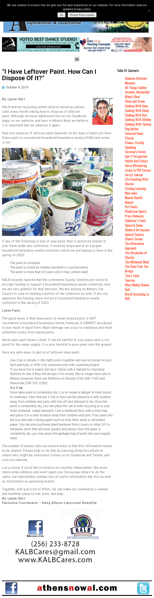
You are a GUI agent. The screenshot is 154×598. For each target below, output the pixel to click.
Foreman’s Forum (135, 151)
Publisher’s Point (135, 220)
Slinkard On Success (137, 229)
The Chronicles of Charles (136, 255)
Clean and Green (135, 101)
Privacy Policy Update (82, 15)
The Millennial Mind (137, 262)
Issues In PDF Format (138, 170)
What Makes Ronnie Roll (137, 287)
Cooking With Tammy (138, 124)
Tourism (130, 280)
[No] (149, 11)
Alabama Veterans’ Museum (136, 80)
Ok (61, 15)
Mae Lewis (131, 193)
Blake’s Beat (132, 96)
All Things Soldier (136, 87)
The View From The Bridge (136, 268)
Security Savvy (134, 225)
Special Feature (134, 234)
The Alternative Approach (134, 246)
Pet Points (131, 206)
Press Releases (134, 216)
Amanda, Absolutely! (137, 92)
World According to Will (137, 296)
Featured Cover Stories (134, 135)
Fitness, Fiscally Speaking (134, 145)
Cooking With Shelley (138, 119)
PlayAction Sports (136, 211)
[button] (77, 59)
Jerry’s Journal (134, 174)
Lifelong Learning (135, 188)
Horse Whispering (136, 165)
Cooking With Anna (136, 105)
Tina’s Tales (132, 275)
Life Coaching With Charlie (136, 181)
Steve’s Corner (134, 239)
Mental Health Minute (133, 200)
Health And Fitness (136, 161)
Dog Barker (132, 128)
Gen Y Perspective (136, 156)
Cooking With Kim (136, 115)
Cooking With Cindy (137, 110)
